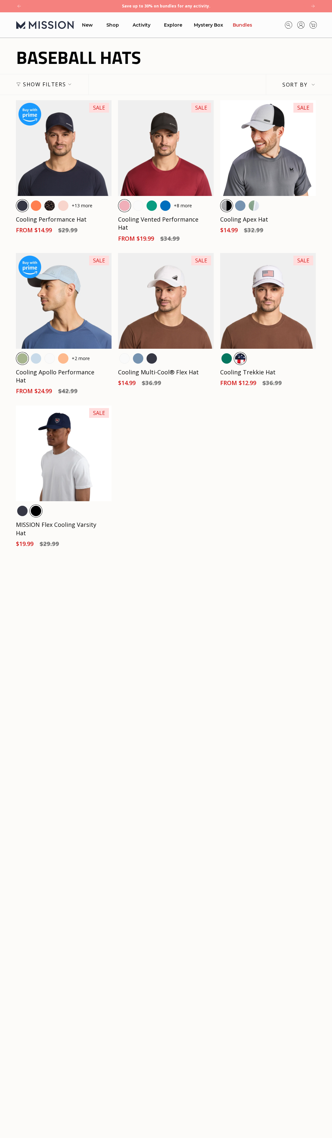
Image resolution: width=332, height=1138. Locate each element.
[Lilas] (124, 205)
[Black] (36, 511)
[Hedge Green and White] (254, 205)
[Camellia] (63, 358)
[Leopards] (49, 205)
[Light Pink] (63, 205)
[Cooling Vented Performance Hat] (166, 148)
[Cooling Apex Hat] (268, 148)
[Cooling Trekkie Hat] (268, 301)
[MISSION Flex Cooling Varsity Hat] (64, 453)
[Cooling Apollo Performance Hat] (64, 301)
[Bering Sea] (240, 205)
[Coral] (36, 205)
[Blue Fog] (36, 358)
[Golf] (226, 358)
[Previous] (19, 6)
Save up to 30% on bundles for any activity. (166, 6)
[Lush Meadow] (152, 205)
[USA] (240, 358)
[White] (138, 205)
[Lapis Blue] (165, 205)
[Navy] (22, 205)
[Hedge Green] (22, 358)
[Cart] (313, 25)
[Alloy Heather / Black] (226, 205)
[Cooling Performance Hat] (64, 148)
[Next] (313, 6)
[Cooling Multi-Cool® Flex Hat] (166, 301)
